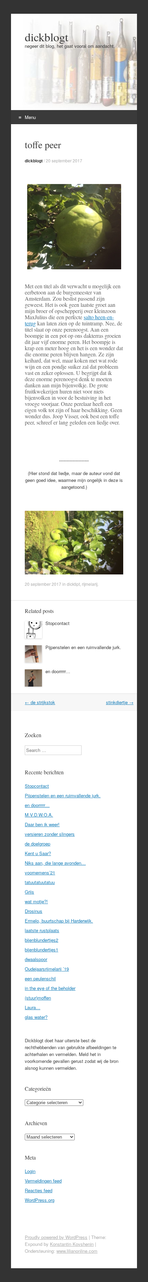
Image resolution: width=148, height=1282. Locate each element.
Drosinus (33, 911)
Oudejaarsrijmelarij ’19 (47, 969)
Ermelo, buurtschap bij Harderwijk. (59, 920)
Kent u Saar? (38, 853)
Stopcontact (57, 623)
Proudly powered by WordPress (56, 1237)
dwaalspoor (36, 959)
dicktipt (73, 584)
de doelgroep (37, 843)
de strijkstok (40, 702)
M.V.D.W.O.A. (39, 814)
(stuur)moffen (38, 997)
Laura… (32, 1007)
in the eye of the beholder (50, 988)
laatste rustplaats (42, 930)
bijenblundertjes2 (41, 940)
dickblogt (46, 37)
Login (30, 1171)
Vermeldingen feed (43, 1180)
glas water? (36, 1017)
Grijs (29, 891)
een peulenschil (40, 978)
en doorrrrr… (57, 671)
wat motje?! (36, 901)
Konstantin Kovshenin (72, 1244)
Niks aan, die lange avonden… (55, 863)
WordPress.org (39, 1200)
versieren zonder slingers (50, 834)
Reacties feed (38, 1190)
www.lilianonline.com (76, 1251)
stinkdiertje (120, 702)
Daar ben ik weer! (42, 824)
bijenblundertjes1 (41, 949)
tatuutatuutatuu (40, 882)
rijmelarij (89, 584)
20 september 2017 (64, 160)
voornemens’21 (40, 872)
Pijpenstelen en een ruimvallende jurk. (83, 647)
